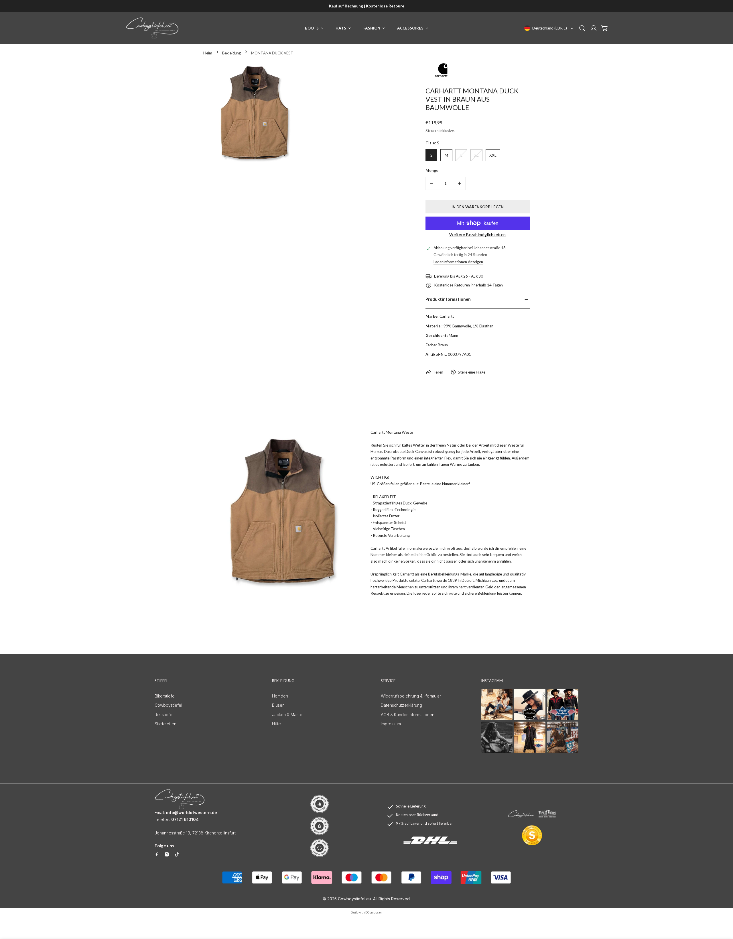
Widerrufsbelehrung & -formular (411, 696)
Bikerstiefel (165, 696)
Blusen (278, 705)
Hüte (276, 723)
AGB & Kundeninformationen (407, 714)
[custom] (157, 854)
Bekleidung (231, 53)
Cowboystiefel (168, 705)
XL (476, 155)
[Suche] (582, 28)
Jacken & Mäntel (287, 714)
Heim (207, 53)
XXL (492, 155)
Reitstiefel (164, 714)
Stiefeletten (165, 723)
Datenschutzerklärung (401, 705)
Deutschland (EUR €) (549, 28)
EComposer (373, 912)
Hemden (280, 696)
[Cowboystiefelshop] (152, 28)
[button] (604, 28)
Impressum (391, 723)
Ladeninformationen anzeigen (458, 262)
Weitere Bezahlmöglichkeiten (477, 234)
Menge (431, 170)
